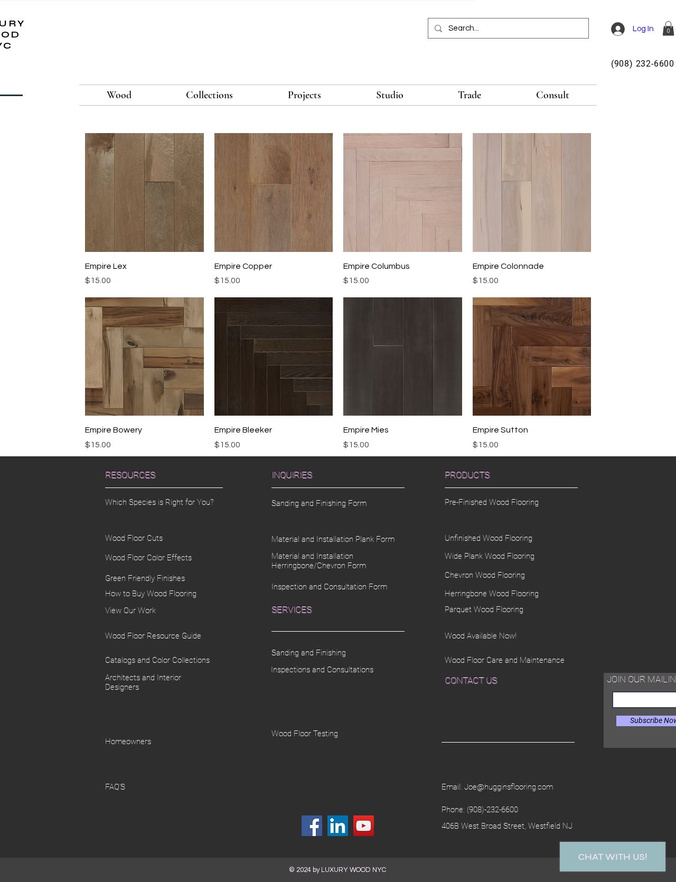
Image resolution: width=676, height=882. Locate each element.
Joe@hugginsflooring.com (508, 787)
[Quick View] (144, 192)
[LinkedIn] (337, 825)
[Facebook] (312, 825)
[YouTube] (363, 825)
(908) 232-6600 (642, 64)
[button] (668, 28)
